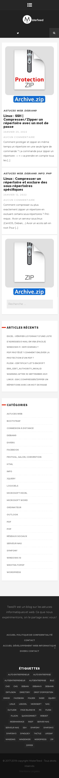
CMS (16, 686)
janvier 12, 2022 (15, 194)
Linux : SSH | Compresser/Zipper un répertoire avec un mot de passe (26, 121)
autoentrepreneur (15, 680)
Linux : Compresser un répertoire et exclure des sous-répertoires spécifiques (25, 184)
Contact (29, 640)
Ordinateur (14, 507)
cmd (8, 686)
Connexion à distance (20, 428)
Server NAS (43, 722)
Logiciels (12, 486)
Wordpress (14, 572)
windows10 (24, 739)
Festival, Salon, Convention (24, 457)
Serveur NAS (14, 543)
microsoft (36, 704)
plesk (48, 710)
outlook (12, 710)
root (30, 722)
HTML (10, 464)
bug (52, 680)
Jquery (11, 478)
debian (25, 686)
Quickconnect (29, 716)
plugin (14, 716)
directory (25, 692)
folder (31, 698)
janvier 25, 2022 (15, 131)
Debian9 (30, 110)
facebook (19, 698)
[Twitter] (18, 33)
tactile (37, 733)
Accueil (11, 635)
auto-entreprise (42, 674)
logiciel (23, 704)
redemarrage (17, 722)
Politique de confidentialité (34, 635)
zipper (29, 745)
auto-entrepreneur (18, 674)
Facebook (13, 450)
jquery (52, 698)
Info (41, 173)
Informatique (47, 645)
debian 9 (37, 686)
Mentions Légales (29, 771)
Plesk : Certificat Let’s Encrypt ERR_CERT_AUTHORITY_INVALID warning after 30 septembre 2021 (27, 368)
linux (12, 704)
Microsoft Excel (17, 493)
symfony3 (11, 733)
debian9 (49, 686)
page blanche (27, 710)
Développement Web (25, 645)
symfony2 (48, 727)
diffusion (11, 692)
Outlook (12, 514)
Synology (25, 733)
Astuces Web (13, 110)
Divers (11, 442)
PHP (48, 173)
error (6, 698)
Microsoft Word (17, 500)
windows (10, 739)
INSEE (41, 698)
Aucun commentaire (19, 137)
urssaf (49, 733)
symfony (34, 727)
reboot (44, 716)
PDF (9, 522)
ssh (25, 727)
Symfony (12, 550)
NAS (47, 704)
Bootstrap (13, 421)
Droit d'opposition (43, 692)
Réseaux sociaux (17, 536)
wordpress (40, 739)
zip (51, 739)
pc (40, 710)
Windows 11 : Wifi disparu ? (23, 347)
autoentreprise (37, 680)
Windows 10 (14, 558)
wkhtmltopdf (15, 565)
